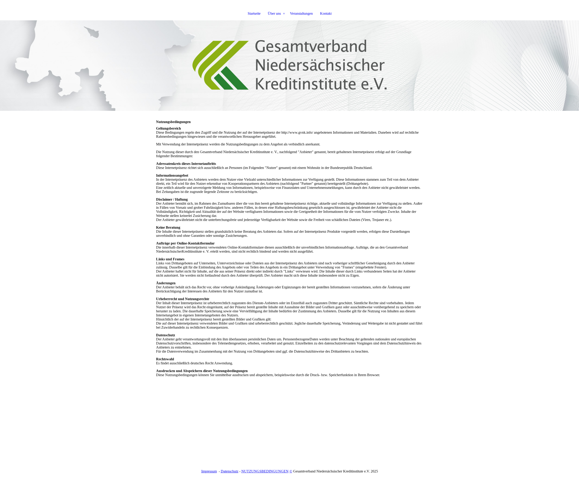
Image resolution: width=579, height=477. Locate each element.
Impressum (209, 471)
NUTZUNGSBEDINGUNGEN (265, 471)
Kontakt (326, 13)
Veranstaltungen (301, 13)
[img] (289, 65)
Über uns (274, 13)
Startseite (254, 13)
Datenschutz (229, 471)
